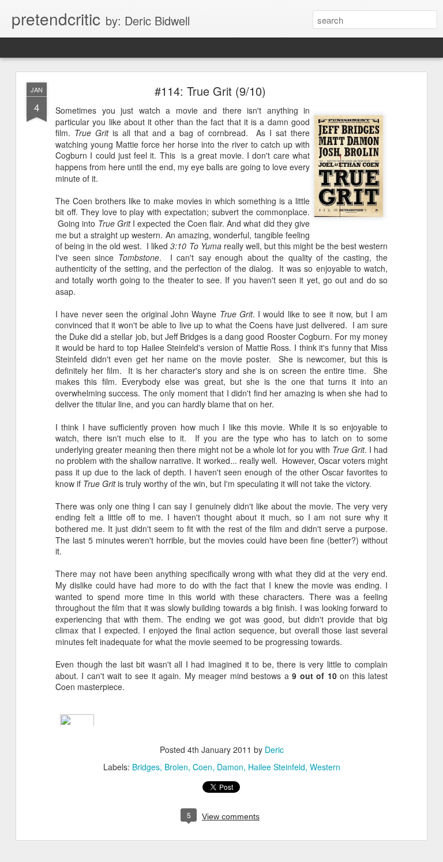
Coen (202, 767)
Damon (230, 767)
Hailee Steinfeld (276, 767)
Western (325, 767)
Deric (274, 749)
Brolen (176, 767)
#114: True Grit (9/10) (210, 91)
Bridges (146, 767)
